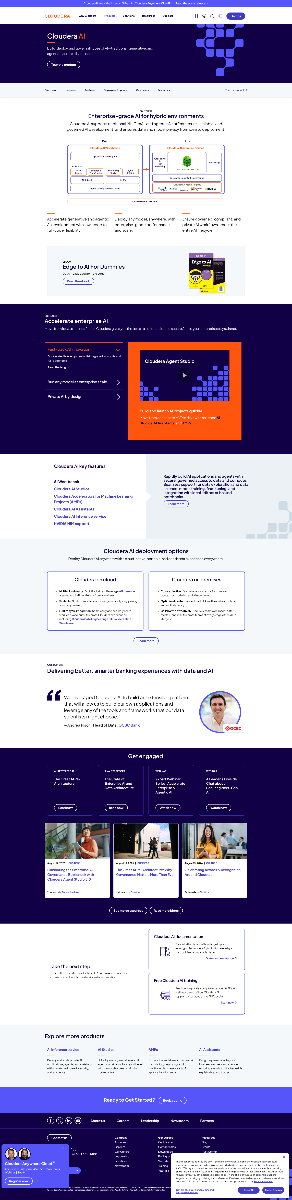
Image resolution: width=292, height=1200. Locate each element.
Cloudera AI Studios (72, 488)
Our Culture (122, 1151)
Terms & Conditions (90, 1187)
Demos (236, 16)
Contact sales (167, 1147)
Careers (123, 1121)
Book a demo (172, 1100)
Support (168, 15)
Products (109, 15)
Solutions (129, 15)
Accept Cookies (273, 1190)
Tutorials (163, 1170)
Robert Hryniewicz (71, 892)
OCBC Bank (129, 725)
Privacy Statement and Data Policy (114, 1187)
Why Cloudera (87, 15)
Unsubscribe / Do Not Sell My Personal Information (151, 1187)
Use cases (70, 89)
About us (97, 1121)
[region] (230, 1175)
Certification (166, 1142)
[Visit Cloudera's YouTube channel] (78, 1120)
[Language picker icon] (220, 16)
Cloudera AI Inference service (80, 516)
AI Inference (127, 591)
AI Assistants (209, 1049)
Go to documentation (220, 958)
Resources (148, 15)
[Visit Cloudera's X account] (59, 1120)
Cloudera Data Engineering (89, 619)
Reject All (248, 1190)
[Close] (284, 1157)
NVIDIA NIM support (71, 523)
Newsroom (180, 1121)
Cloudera (135, 892)
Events (205, 1147)
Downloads (165, 1151)
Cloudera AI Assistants (74, 509)
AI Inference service (63, 1049)
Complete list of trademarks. (153, 1190)
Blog (204, 1142)
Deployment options (115, 89)
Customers (142, 89)
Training (163, 1166)
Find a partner (167, 1156)
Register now (19, 1181)
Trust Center (209, 1151)
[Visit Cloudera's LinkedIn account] (68, 1120)
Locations (121, 1161)
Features (90, 89)
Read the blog (57, 367)
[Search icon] (212, 16)
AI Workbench (66, 481)
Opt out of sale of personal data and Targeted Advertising (195, 1191)
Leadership (150, 1121)
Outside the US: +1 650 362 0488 (72, 1154)
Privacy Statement (263, 1181)
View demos (166, 1161)
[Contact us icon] (196, 16)
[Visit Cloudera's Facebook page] (50, 1120)
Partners (207, 1121)
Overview (50, 89)
